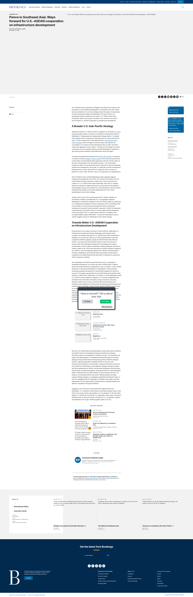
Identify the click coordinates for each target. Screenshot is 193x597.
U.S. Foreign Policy (172, 144)
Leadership (130, 574)
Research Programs (135, 1)
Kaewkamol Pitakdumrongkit (17, 29)
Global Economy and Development (107, 581)
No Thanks (87, 301)
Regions (89, 7)
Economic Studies (102, 576)
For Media (167, 1)
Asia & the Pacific (172, 147)
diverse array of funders (91, 478)
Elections (64, 7)
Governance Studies (103, 574)
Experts (122, 1)
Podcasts (159, 581)
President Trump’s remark (93, 158)
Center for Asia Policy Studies (175, 158)
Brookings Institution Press (134, 578)
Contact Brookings (132, 581)
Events (127, 1)
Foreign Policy (171, 155)
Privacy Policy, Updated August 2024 (18, 595)
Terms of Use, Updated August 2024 (36, 595)
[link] (21, 507)
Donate (180, 1)
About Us (173, 1)
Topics (83, 7)
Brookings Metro (102, 583)
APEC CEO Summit (105, 156)
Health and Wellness (74, 7)
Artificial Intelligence (47, 7)
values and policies (111, 478)
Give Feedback (106, 301)
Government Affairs (162, 586)
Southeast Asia (171, 150)
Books (159, 578)
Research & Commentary (148, 1)
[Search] (183, 7)
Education (57, 7)
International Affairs (34, 7)
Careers (130, 576)
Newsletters (160, 1)
